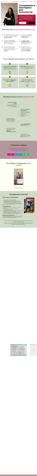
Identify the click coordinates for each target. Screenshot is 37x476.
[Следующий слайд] (29, 176)
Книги (31, 1)
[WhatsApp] (26, 154)
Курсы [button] (27, 1)
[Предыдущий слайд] (7, 176)
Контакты (34, 1)
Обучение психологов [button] (15, 1)
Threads (9, 204)
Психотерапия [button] (22, 1)
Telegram (12, 204)
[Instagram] (10, 154)
